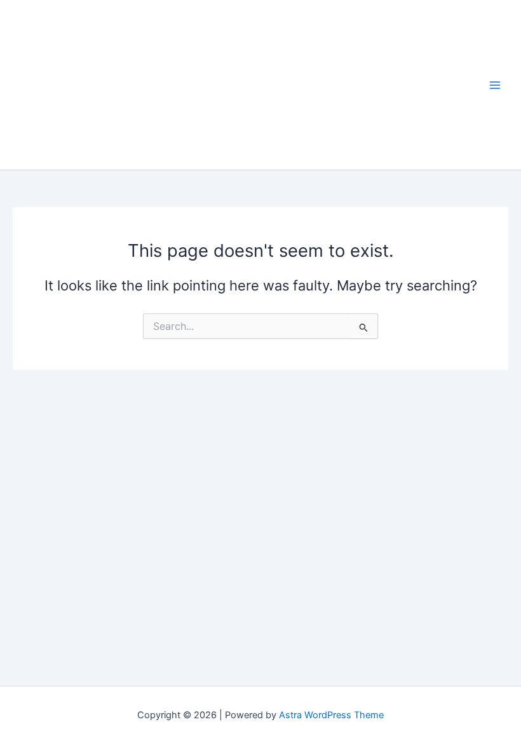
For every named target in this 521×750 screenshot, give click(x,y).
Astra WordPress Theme (331, 715)
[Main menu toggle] (495, 85)
